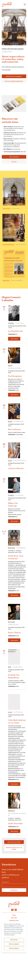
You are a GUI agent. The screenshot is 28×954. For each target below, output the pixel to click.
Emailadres (5, 882)
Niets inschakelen (14, 944)
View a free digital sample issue (14, 81)
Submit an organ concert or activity (14, 848)
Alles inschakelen (14, 948)
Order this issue (14, 157)
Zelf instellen (14, 939)
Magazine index (14, 920)
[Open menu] (25, 4)
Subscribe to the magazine (14, 76)
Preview (14, 161)
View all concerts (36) (14, 842)
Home (14, 915)
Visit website (14, 338)
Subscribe (14, 917)
